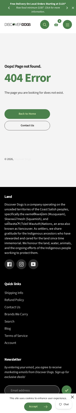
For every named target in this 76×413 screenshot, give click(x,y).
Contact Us (12, 307)
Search (9, 321)
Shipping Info (13, 293)
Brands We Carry (16, 314)
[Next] (67, 8)
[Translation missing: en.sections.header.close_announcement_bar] (73, 8)
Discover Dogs (22, 159)
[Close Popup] (72, 397)
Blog (7, 328)
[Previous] (9, 8)
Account (10, 342)
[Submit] (67, 390)
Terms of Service (16, 335)
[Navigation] (67, 24)
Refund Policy (14, 300)
